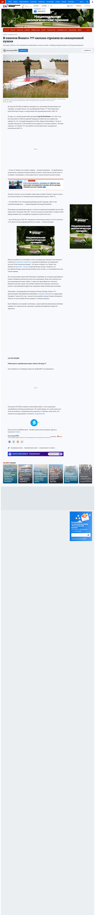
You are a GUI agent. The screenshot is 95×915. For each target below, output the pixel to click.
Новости (13, 30)
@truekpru (16, 432)
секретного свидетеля (23, 262)
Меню (2, 2)
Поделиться (87, 50)
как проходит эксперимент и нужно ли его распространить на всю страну (42, 185)
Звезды (64, 2)
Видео (16, 2)
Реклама (78, 6)
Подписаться (23, 50)
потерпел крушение (45, 294)
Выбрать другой (41, 11)
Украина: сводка (35, 30)
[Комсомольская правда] (11, 5)
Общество (41, 2)
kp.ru (60, 436)
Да (35, 11)
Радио (71, 6)
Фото (10, 2)
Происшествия (72, 30)
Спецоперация (23, 2)
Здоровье (71, 2)
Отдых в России (51, 30)
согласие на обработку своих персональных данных (79, 538)
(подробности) (40, 414)
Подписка (87, 6)
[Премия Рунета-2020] (25, 6)
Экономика (50, 2)
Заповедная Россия (62, 30)
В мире (58, 2)
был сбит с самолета (22, 267)
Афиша (79, 30)
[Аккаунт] (92, 2)
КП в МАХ (43, 30)
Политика (33, 2)
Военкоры (27, 30)
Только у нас (20, 30)
